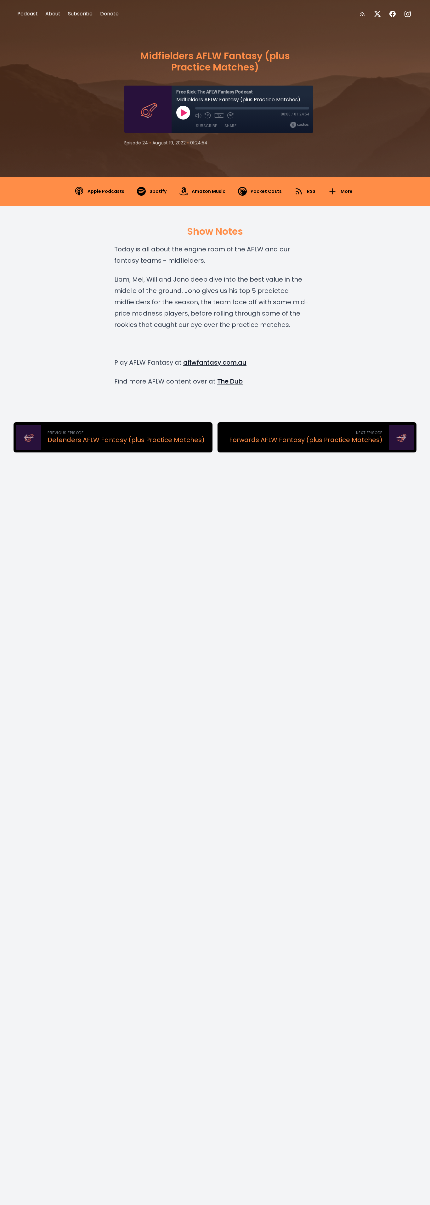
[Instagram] (407, 14)
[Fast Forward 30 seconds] (230, 115)
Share (230, 125)
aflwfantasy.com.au (214, 362)
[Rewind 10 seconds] (208, 115)
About (52, 13)
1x (219, 115)
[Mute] (198, 115)
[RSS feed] (362, 14)
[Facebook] (392, 14)
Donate (109, 13)
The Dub (230, 381)
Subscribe (80, 13)
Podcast (27, 13)
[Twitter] (377, 14)
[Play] (183, 113)
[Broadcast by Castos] (299, 125)
